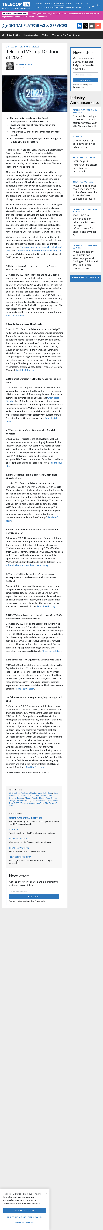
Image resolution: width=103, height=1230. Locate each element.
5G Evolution (14, 793)
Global (27, 798)
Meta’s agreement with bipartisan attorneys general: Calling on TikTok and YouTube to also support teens (85, 259)
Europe (20, 798)
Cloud (49, 793)
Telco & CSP (14, 803)
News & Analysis (31, 35)
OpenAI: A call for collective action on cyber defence (32, 833)
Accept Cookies (24, 1210)
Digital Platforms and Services (49, 7)
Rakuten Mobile (38, 800)
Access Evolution (11, 13)
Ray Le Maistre (25, 64)
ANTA (79, 3)
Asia (40, 793)
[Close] (46, 1193)
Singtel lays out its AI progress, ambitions (27, 851)
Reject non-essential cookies (25, 1217)
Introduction (13, 35)
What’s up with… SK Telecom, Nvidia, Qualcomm (30, 842)
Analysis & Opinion (29, 793)
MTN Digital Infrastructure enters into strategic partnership (85, 166)
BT (44, 793)
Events (69, 3)
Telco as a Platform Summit (66, 35)
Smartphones (52, 800)
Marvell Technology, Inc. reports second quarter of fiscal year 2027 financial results (85, 121)
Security (7, 18)
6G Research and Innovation (59, 13)
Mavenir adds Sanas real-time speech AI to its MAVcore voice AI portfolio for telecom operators (85, 192)
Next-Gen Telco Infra (20, 857)
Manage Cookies (24, 1222)
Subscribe (34, 897)
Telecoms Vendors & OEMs (31, 803)
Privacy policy (40, 901)
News (39, 3)
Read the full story (15, 315)
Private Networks (84, 13)
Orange (12, 800)
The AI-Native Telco (19, 839)
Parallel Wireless (23, 800)
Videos (48, 3)
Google (35, 798)
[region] (24, 1209)
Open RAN (69, 7)
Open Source (51, 798)
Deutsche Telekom (26, 795)
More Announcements (85, 277)
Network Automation (32, 13)
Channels (59, 3)
